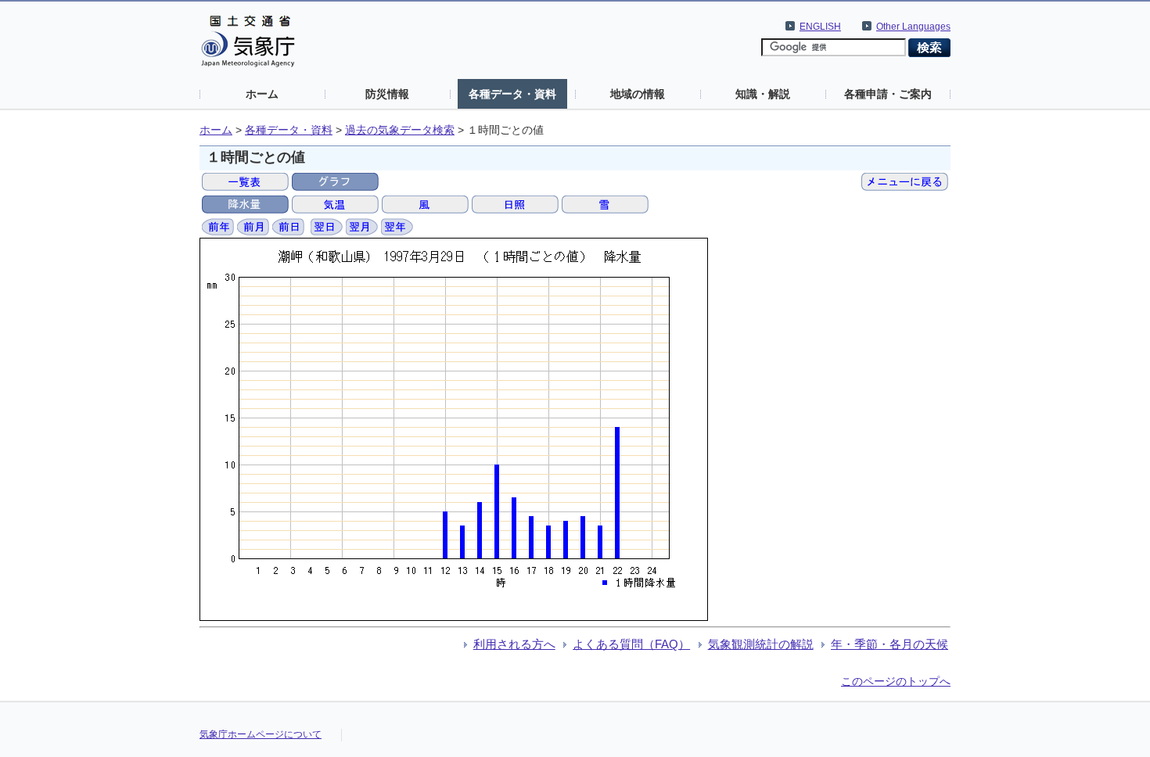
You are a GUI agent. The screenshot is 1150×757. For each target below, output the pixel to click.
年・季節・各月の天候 (889, 644)
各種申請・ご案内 (888, 94)
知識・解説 (762, 94)
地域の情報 (637, 94)
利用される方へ (514, 644)
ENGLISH (820, 26)
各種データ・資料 (512, 94)
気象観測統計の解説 (761, 644)
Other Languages (913, 26)
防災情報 (387, 94)
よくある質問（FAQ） (631, 644)
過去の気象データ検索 (400, 130)
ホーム (262, 94)
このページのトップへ (896, 681)
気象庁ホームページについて (260, 734)
